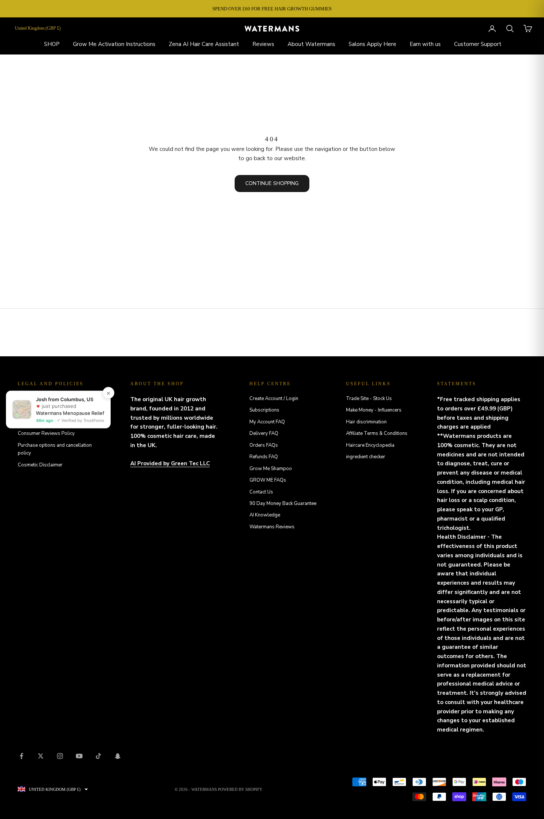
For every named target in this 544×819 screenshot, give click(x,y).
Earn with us (425, 44)
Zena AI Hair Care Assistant (204, 44)
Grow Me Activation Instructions (114, 44)
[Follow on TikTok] (98, 756)
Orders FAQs (263, 445)
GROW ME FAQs (267, 480)
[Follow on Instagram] (60, 756)
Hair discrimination (366, 422)
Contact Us (261, 492)
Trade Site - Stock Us (369, 398)
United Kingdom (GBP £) (38, 28)
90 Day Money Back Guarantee (282, 503)
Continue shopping (272, 183)
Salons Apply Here (372, 44)
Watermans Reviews (272, 527)
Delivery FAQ (263, 433)
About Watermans (311, 44)
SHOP (52, 44)
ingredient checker (365, 456)
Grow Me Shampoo (270, 468)
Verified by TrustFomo (82, 420)
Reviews (263, 44)
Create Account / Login (273, 398)
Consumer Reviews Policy (46, 433)
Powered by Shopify (240, 789)
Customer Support (477, 44)
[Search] (510, 28)
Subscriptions (264, 410)
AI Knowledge (264, 515)
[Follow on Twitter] (40, 756)
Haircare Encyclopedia (370, 445)
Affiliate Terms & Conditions (376, 433)
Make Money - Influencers (374, 410)
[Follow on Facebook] (21, 756)
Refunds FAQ (263, 456)
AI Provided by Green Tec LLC (170, 463)
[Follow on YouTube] (79, 756)
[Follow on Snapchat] (117, 756)
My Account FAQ (267, 422)
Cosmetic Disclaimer (40, 465)
